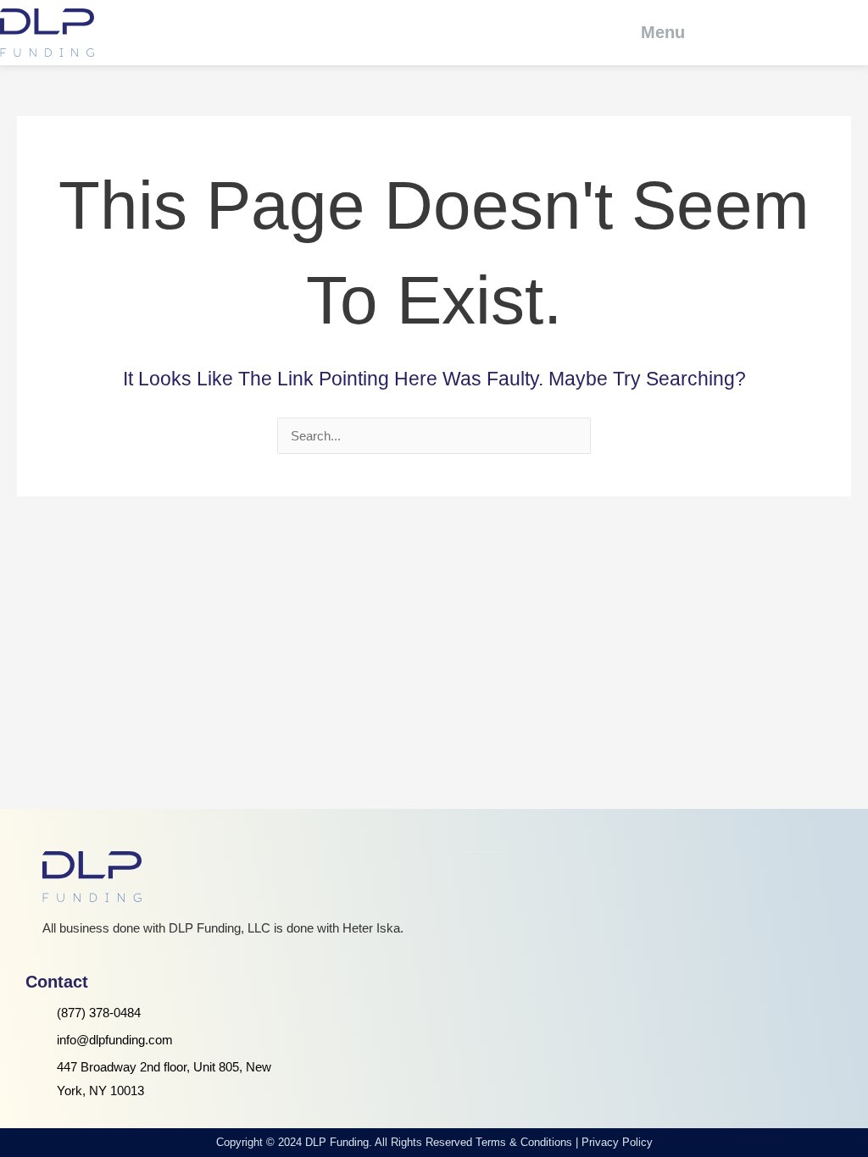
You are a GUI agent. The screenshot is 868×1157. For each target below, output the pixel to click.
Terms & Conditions (524, 1142)
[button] (651, 32)
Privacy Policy (617, 1142)
